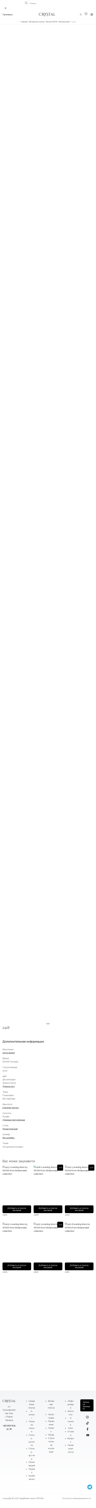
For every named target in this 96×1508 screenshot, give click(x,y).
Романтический (10, 1129)
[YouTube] (88, 1435)
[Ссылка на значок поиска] (81, 15)
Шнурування (8, 1053)
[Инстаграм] (87, 1417)
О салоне (71, 1421)
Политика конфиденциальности (76, 1498)
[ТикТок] (87, 1423)
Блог (70, 1428)
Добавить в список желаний (16, 1209)
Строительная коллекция (51, 1445)
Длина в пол (8, 1086)
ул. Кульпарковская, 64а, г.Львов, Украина (9, 1413)
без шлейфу (8, 1137)
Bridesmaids (64, 22)
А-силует (32, 1414)
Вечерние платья (36, 22)
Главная (24, 22)
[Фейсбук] (87, 1429)
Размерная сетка (71, 1448)
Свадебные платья (31, 1404)
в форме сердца (10, 1107)
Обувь (51, 1435)
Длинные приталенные (13, 1120)
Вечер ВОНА (52, 22)
